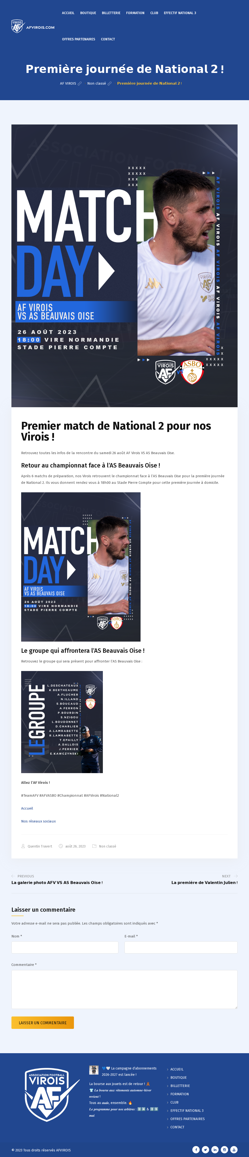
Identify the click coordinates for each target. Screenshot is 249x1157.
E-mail (131, 936)
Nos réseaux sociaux (38, 821)
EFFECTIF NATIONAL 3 (180, 13)
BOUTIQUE (88, 13)
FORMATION (135, 13)
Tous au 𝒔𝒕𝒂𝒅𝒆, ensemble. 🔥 (110, 1103)
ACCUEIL (68, 13)
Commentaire (24, 965)
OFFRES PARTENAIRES (78, 39)
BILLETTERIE (111, 13)
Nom (16, 936)
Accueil (27, 808)
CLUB (154, 13)
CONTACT (108, 39)
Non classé (107, 846)
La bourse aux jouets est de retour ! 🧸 (119, 1084)
